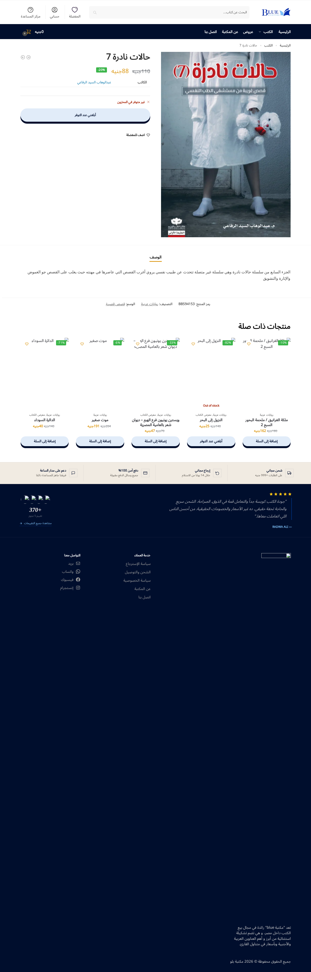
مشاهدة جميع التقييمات (38, 523)
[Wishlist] (248, 344)
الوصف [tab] (156, 257)
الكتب (268, 45)
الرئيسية (285, 45)
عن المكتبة (142, 589)
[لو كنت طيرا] (28, 57)
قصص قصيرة (115, 304)
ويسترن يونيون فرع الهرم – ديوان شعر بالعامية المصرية (155, 422)
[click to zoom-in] (226, 144)
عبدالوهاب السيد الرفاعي (94, 82)
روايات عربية (149, 304)
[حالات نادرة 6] (22, 57)
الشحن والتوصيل (138, 572)
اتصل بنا (144, 597)
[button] (32, 31)
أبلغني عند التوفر (85, 115)
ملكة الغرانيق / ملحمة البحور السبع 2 (266, 422)
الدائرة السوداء (44, 420)
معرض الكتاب (203, 415)
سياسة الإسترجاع (138, 564)
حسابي (54, 16)
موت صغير (100, 420)
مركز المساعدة (30, 16)
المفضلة (74, 16)
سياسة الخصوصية (137, 580)
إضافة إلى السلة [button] (267, 441)
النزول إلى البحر (211, 420)
